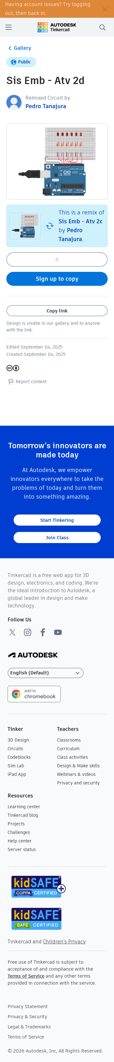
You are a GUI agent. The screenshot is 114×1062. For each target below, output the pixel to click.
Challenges (19, 832)
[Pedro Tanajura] (14, 102)
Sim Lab (16, 766)
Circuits (15, 748)
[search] (102, 27)
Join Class (57, 537)
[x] (12, 632)
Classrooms (69, 740)
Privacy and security (78, 783)
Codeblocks (19, 757)
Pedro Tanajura (45, 106)
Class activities (72, 757)
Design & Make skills (78, 766)
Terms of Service (26, 976)
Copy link (57, 310)
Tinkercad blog (23, 815)
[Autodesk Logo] (33, 655)
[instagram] (27, 632)
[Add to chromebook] (34, 693)
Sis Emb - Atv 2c (81, 221)
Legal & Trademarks (29, 1026)
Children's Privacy (64, 941)
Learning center (24, 806)
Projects (16, 824)
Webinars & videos (76, 774)
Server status (22, 849)
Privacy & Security (27, 1016)
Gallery (22, 48)
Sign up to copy (57, 279)
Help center (20, 841)
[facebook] (43, 632)
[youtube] (58, 632)
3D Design (18, 740)
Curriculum (68, 748)
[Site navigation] (8, 27)
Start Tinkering (57, 520)
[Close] (105, 9)
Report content (31, 381)
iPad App (17, 774)
